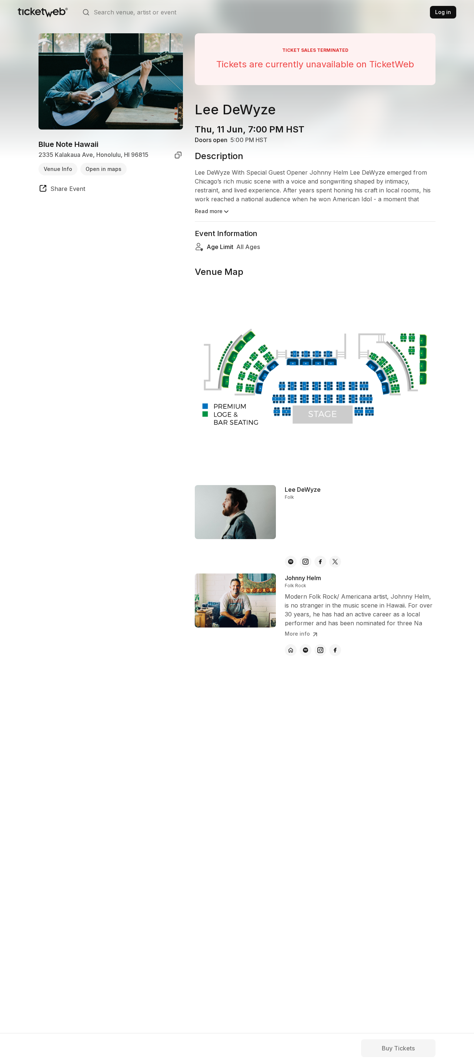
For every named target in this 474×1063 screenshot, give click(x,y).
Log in (443, 12)
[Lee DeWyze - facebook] (320, 562)
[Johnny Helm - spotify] (305, 650)
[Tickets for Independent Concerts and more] (43, 12)
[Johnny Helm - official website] (291, 650)
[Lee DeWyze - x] (335, 562)
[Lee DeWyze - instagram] (305, 562)
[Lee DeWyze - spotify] (291, 562)
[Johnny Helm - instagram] (320, 650)
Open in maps (103, 169)
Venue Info (58, 169)
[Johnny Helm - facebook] (335, 650)
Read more (209, 211)
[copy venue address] (178, 155)
